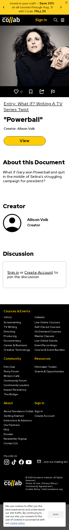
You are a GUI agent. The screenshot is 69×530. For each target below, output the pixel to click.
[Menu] (62, 20)
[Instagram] (7, 462)
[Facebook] (21, 462)
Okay (56, 514)
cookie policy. (17, 523)
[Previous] (3, 7)
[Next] (61, 7)
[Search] (56, 20)
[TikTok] (14, 462)
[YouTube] (29, 462)
